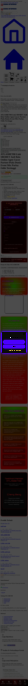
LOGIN (14, 342)
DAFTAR (14, 347)
